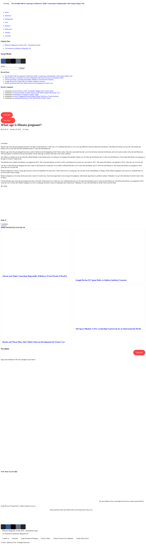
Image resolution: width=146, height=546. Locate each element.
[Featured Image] (24, 504)
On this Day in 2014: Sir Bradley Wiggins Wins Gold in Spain (33, 91)
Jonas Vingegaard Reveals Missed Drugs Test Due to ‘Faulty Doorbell (36, 96)
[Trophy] (18, 526)
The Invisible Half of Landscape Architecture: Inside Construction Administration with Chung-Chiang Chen (47, 3)
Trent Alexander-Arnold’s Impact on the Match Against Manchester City (37, 93)
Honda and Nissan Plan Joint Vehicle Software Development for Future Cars (29, 83)
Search (3, 66)
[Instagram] (8, 61)
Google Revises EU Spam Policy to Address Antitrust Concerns (25, 81)
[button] (73, 7)
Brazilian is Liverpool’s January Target (26, 94)
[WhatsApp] (1, 135)
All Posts (3, 226)
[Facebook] (3, 61)
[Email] (1, 140)
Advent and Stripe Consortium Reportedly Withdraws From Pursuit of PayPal (29, 79)
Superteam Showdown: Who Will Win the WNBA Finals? (32, 98)
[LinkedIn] (1, 136)
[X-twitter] (13, 61)
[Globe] (18, 61)
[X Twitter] (1, 133)
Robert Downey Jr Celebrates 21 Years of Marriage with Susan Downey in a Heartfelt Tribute (34, 78)
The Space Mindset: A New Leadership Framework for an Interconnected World (108, 329)
